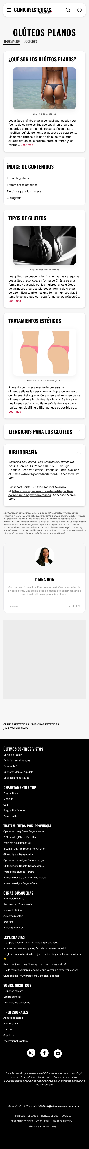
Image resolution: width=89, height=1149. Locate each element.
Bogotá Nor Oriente (14, 810)
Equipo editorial (12, 996)
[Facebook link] (44, 1054)
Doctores (30, 41)
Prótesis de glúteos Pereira (18, 871)
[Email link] (58, 1053)
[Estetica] (33, 11)
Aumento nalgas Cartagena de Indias (24, 877)
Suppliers (8, 1035)
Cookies (66, 1116)
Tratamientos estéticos (22, 185)
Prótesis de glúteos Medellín (19, 837)
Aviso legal (43, 1121)
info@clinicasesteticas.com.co (62, 1106)
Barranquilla (10, 816)
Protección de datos (26, 1116)
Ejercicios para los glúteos (24, 191)
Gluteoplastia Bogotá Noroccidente (23, 865)
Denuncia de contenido (16, 1002)
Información (11, 41)
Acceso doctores (13, 1017)
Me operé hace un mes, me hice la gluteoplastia (30, 942)
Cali (5, 804)
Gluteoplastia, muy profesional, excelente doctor (31, 975)
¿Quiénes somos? (13, 990)
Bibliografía (14, 198)
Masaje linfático (12, 910)
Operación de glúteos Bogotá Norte (23, 831)
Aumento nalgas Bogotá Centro (21, 883)
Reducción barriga (13, 898)
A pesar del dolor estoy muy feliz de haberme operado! (34, 948)
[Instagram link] (31, 1054)
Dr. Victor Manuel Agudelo (18, 772)
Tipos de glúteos (18, 178)
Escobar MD (10, 766)
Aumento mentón (13, 915)
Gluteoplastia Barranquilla (18, 854)
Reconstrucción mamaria (17, 904)
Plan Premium (11, 1023)
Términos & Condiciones (42, 1126)
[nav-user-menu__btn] (79, 10)
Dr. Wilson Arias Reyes (16, 777)
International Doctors (15, 1040)
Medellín (8, 798)
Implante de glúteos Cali (17, 842)
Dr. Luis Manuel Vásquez (17, 760)
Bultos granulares (13, 927)
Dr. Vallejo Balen (12, 754)
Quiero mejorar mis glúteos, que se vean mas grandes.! (34, 964)
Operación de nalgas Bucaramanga (23, 860)
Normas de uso (49, 1116)
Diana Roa (44, 579)
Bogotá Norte (11, 793)
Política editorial (63, 1121)
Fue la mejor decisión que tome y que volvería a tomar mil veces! (40, 969)
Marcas (7, 1029)
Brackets (8, 921)
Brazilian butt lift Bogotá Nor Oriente (24, 848)
